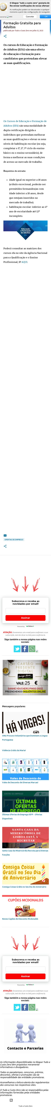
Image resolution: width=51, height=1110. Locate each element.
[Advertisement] (25, 93)
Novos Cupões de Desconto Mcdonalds (20, 919)
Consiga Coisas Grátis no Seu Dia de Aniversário (24, 887)
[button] (5, 36)
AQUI (24, 262)
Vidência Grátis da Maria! (14, 750)
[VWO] (10, 17)
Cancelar (30, 16)
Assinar (25, 618)
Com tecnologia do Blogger (27, 1100)
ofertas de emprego (14, 540)
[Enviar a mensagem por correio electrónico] (5, 536)
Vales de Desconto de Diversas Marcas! (20, 782)
